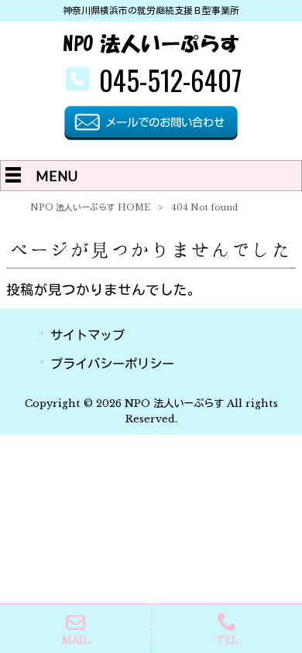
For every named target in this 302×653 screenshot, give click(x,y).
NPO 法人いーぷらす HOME (90, 207)
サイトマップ (87, 335)
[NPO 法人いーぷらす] (151, 49)
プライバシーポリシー (112, 363)
